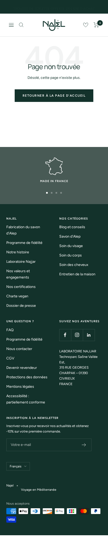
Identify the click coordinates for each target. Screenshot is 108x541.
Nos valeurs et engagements (18, 274)
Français (15, 466)
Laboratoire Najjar (21, 261)
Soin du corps (70, 255)
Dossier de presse (21, 305)
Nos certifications (21, 287)
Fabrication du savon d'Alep (23, 230)
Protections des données (26, 377)
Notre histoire (17, 252)
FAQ (10, 330)
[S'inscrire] (84, 445)
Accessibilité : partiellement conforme (25, 399)
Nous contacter (19, 349)
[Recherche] (21, 25)
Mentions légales (20, 386)
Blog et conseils (72, 227)
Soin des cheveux (73, 265)
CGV (10, 358)
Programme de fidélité (24, 243)
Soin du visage (71, 246)
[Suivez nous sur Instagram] (77, 335)
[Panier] (96, 25)
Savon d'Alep (69, 236)
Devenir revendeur (21, 367)
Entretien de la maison (77, 274)
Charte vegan (17, 296)
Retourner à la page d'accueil (54, 95)
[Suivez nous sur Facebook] (65, 335)
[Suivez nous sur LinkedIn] (89, 335)
